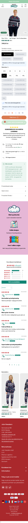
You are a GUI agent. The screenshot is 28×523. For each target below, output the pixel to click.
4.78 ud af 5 (18, 265)
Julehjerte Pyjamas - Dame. (9, 412)
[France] (9, 502)
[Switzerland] (25, 502)
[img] (5, 292)
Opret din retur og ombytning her (12, 439)
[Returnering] (14, 158)
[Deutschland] (3, 502)
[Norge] (18, 502)
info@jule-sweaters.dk (8, 434)
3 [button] (14, 365)
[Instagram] (3, 487)
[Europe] (6, 502)
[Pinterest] (6, 487)
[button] (5, 40)
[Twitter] (9, 487)
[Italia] (12, 502)
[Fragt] (14, 152)
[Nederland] (15, 502)
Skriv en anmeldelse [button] (14, 282)
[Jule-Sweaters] (14, 6)
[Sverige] (22, 502)
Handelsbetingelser (8, 441)
